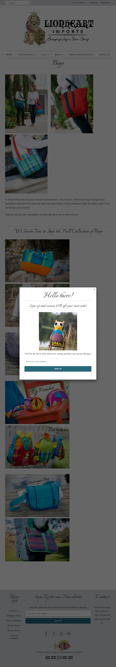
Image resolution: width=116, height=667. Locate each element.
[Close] (94, 289)
